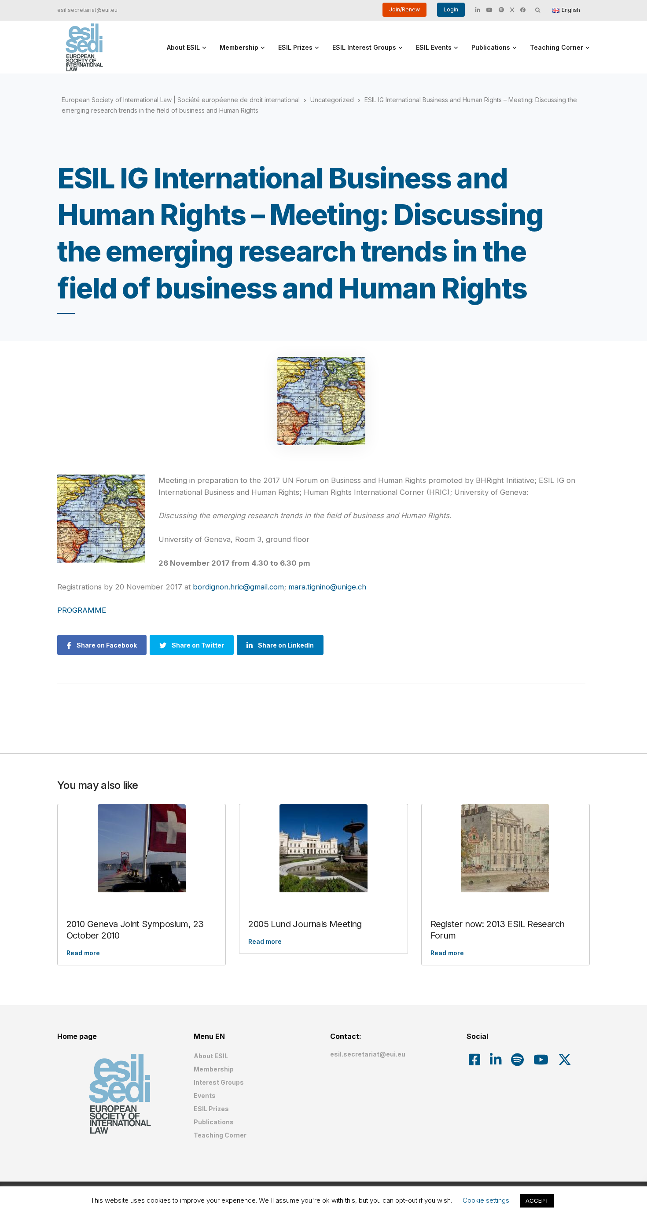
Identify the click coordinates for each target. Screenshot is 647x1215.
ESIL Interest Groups (364, 47)
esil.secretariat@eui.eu (87, 10)
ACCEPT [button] (537, 1200)
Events (205, 1095)
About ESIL (183, 47)
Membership (239, 47)
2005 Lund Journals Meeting (304, 924)
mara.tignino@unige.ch (327, 586)
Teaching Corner (556, 47)
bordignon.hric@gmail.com (238, 586)
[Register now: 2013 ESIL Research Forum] (505, 848)
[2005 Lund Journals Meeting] (323, 848)
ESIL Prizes (295, 47)
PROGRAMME (81, 610)
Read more (83, 953)
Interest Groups (219, 1082)
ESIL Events (434, 47)
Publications (490, 47)
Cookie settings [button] (486, 1200)
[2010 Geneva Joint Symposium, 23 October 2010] (141, 848)
